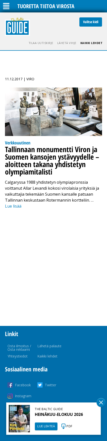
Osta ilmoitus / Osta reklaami (19, 348)
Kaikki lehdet (91, 43)
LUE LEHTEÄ (46, 426)
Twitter (50, 385)
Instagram (23, 396)
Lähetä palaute (49, 346)
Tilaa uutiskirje (41, 43)
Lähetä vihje (66, 43)
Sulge (101, 402)
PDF (69, 426)
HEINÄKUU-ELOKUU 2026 (59, 414)
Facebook (23, 385)
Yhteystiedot (17, 356)
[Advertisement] (53, 267)
